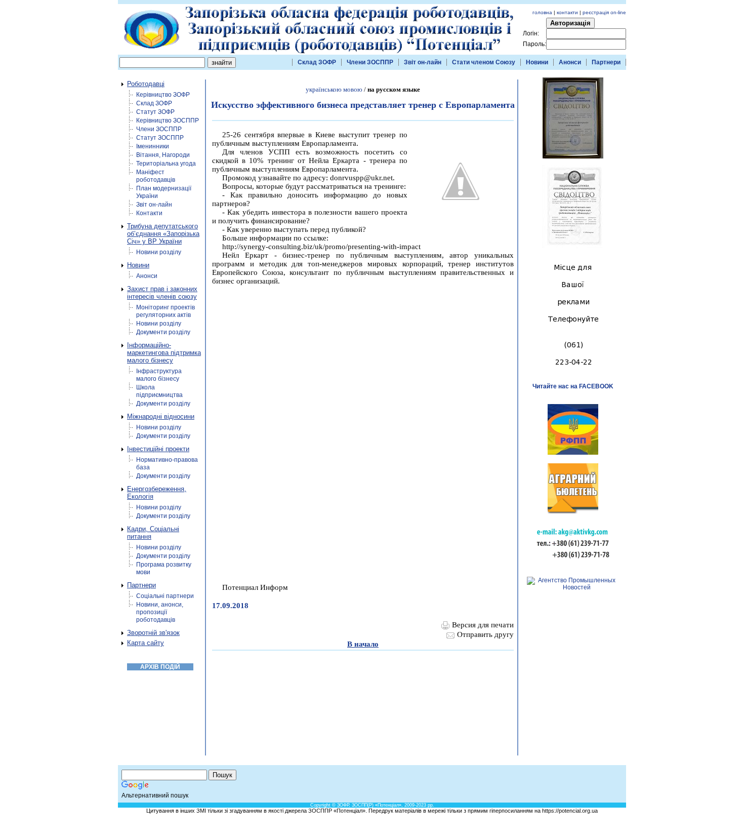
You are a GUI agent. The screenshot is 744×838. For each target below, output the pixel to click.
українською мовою (334, 89)
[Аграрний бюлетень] (573, 511)
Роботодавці (145, 84)
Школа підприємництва (159, 391)
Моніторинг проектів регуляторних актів (165, 311)
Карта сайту (145, 643)
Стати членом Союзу (483, 62)
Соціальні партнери (165, 596)
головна (542, 12)
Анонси (570, 62)
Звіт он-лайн (422, 62)
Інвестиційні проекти (158, 449)
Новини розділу (158, 252)
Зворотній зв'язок (153, 632)
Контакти (149, 213)
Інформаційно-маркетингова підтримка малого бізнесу (164, 352)
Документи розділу (163, 332)
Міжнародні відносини (160, 416)
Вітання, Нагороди (163, 154)
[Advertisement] (389, 785)
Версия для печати (483, 625)
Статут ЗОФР (155, 111)
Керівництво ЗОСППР (167, 120)
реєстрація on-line (604, 12)
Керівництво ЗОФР (163, 94)
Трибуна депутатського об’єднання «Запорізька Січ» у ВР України (163, 233)
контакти (567, 12)
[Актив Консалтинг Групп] (572, 561)
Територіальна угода (166, 163)
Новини (537, 62)
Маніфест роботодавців (155, 176)
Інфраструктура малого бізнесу (159, 375)
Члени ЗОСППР (370, 62)
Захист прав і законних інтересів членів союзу (162, 292)
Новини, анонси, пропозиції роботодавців (159, 612)
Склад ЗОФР (317, 62)
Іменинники (152, 146)
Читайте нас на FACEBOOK (572, 386)
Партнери (606, 62)
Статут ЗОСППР (160, 137)
